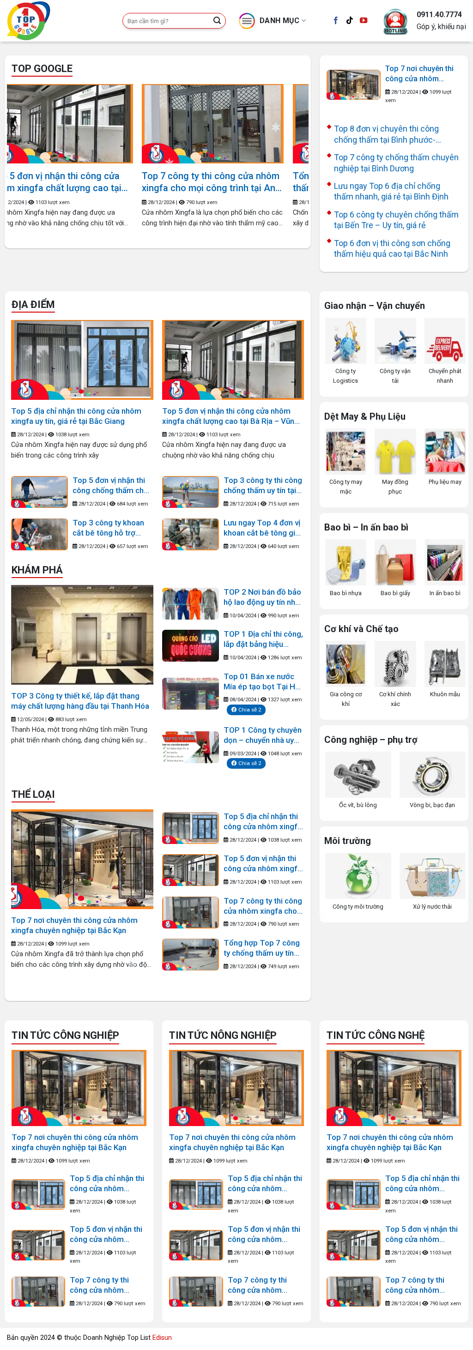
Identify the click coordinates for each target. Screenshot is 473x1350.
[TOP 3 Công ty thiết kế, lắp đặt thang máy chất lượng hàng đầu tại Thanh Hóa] (82, 634)
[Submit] (217, 21)
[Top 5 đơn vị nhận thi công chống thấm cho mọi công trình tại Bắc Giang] (39, 492)
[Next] (291, 148)
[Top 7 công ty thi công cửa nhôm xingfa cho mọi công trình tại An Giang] (190, 912)
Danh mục (280, 20)
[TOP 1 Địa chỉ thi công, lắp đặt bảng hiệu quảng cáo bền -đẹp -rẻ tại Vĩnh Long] (190, 646)
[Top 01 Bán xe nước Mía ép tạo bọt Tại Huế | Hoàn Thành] (190, 694)
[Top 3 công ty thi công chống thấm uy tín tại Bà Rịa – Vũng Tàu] (190, 492)
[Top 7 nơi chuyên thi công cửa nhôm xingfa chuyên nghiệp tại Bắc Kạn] (354, 85)
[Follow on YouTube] (363, 21)
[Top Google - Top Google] (58, 21)
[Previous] (24, 148)
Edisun (162, 1338)
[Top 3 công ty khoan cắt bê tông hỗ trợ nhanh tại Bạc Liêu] (39, 534)
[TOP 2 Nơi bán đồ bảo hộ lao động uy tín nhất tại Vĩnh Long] (190, 604)
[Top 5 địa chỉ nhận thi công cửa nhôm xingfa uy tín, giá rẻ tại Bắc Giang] (82, 360)
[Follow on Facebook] (336, 21)
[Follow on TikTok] (350, 21)
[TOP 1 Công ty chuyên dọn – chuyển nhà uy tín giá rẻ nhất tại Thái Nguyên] (190, 747)
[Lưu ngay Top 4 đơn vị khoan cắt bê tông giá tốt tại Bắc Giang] (190, 534)
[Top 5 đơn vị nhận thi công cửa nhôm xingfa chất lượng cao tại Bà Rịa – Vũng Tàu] (233, 360)
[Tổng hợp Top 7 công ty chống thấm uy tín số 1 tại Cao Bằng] (86, 124)
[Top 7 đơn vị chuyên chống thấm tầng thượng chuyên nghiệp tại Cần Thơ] (237, 124)
